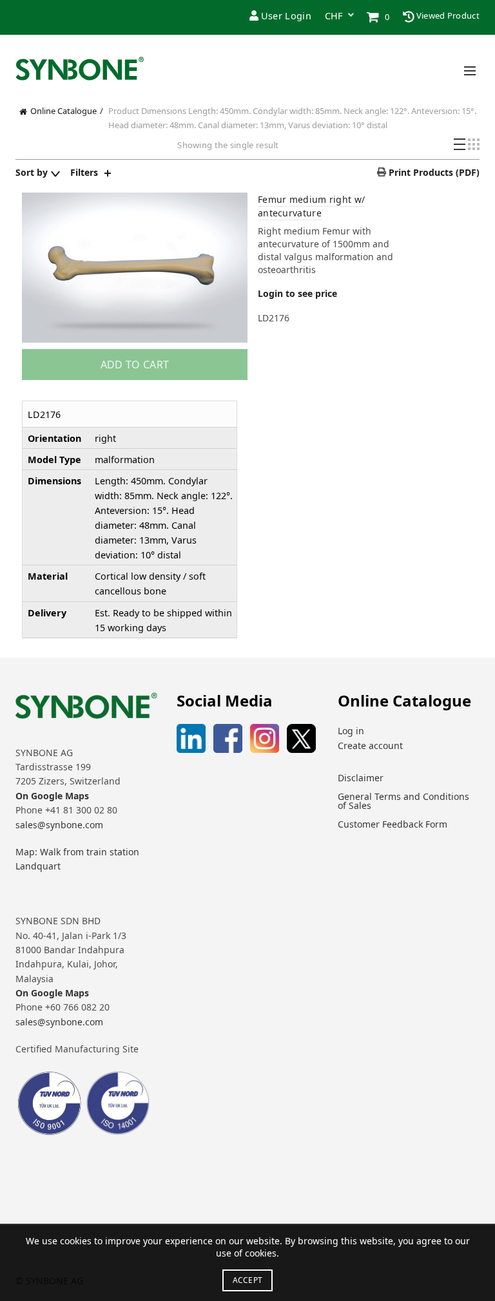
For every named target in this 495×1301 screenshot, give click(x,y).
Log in (351, 731)
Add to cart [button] (135, 364)
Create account (370, 745)
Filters (84, 172)
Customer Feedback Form (392, 824)
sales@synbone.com (59, 825)
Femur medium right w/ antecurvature (311, 206)
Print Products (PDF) (433, 172)
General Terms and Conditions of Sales (403, 801)
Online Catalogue (63, 111)
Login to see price (297, 293)
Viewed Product (447, 15)
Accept (248, 1280)
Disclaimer (360, 778)
